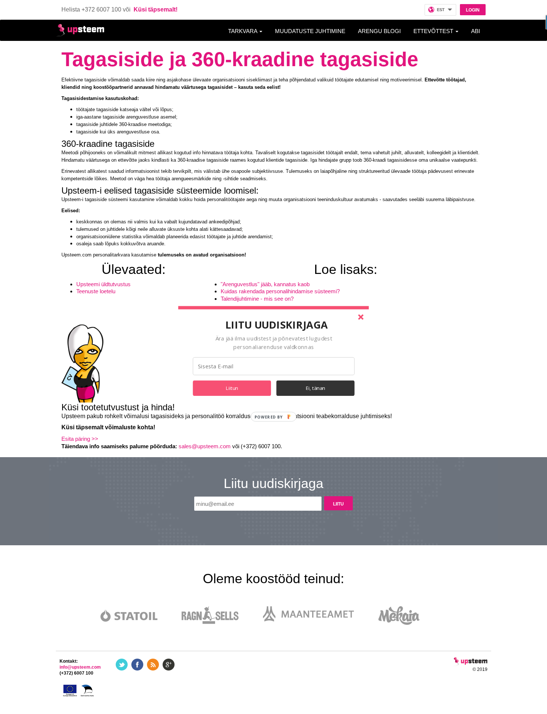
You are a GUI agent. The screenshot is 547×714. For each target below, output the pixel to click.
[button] (276, 324)
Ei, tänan (315, 388)
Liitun (232, 388)
